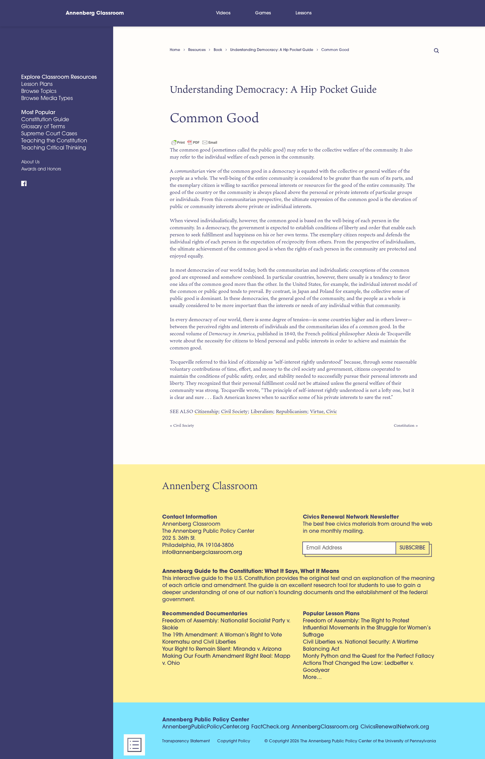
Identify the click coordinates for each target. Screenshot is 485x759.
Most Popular (38, 112)
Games (263, 13)
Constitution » (406, 425)
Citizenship (206, 411)
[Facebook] (24, 183)
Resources (197, 50)
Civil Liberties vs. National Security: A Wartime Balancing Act (360, 646)
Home (175, 50)
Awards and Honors (41, 169)
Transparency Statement (186, 741)
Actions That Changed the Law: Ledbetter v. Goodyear (358, 667)
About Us (30, 162)
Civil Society (234, 411)
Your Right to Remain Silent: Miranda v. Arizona (222, 649)
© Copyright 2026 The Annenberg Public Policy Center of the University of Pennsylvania (350, 741)
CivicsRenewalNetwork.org (394, 727)
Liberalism (262, 411)
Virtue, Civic (323, 411)
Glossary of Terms (43, 127)
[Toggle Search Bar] (411, 13)
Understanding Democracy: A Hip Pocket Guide (271, 50)
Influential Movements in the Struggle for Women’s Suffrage (367, 631)
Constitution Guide (45, 119)
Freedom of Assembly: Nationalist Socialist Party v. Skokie (226, 624)
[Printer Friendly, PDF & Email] (194, 142)
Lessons (303, 13)
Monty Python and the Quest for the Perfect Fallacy (368, 656)
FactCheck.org (270, 727)
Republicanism (291, 411)
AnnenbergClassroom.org (325, 727)
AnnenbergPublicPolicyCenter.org (205, 727)
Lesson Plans (37, 84)
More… (312, 677)
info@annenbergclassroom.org (202, 552)
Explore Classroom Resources (59, 77)
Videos (223, 13)
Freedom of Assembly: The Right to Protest (356, 621)
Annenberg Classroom (95, 13)
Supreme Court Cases (49, 134)
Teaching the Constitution (54, 141)
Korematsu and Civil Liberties (199, 642)
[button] (134, 745)
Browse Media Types (47, 98)
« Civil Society (182, 425)
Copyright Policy (233, 741)
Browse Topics (38, 91)
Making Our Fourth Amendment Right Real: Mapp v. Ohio (226, 660)
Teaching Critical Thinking (53, 148)
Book (218, 50)
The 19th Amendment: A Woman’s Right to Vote (222, 635)
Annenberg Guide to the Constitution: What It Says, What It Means (250, 571)
